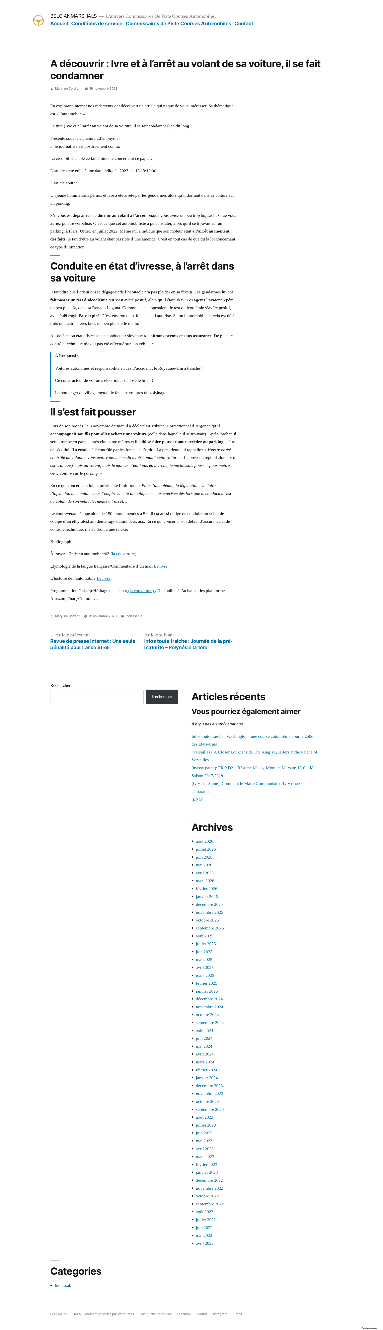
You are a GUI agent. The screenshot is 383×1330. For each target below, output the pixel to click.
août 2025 (204, 936)
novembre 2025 (209, 912)
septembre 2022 (210, 1204)
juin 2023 (204, 1133)
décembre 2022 (209, 1180)
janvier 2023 (207, 1172)
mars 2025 (205, 975)
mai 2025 (204, 959)
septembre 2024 (210, 1022)
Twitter (202, 1314)
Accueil (59, 23)
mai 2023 (204, 1141)
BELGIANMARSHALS (73, 16)
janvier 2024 (207, 1078)
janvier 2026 (207, 896)
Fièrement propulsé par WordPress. (109, 1314)
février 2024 (206, 1070)
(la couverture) (124, 554)
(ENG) (197, 799)
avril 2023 (205, 1149)
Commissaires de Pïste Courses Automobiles (178, 23)
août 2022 (204, 1212)
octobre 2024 (207, 1014)
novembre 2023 (209, 1093)
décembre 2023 (209, 1086)
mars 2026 (205, 880)
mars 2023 (205, 1156)
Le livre (161, 566)
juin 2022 (204, 1227)
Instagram (219, 1314)
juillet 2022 (206, 1220)
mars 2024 (205, 1062)
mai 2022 (204, 1235)
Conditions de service (96, 23)
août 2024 (204, 1030)
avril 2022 (205, 1243)
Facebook (184, 1314)
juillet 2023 (206, 1125)
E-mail (237, 1314)
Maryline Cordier (67, 88)
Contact (243, 23)
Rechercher (60, 685)
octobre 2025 (207, 920)
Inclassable (134, 616)
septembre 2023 (210, 1109)
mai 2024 (204, 1046)
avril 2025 (205, 967)
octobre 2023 (207, 1101)
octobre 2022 (207, 1196)
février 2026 (206, 888)
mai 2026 (204, 865)
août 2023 (204, 1117)
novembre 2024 (209, 1007)
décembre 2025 (209, 904)
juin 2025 (204, 952)
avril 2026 (205, 873)
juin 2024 (204, 1038)
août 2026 (204, 841)
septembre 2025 (210, 928)
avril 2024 (205, 1054)
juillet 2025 (206, 944)
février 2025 (206, 983)
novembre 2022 (209, 1188)
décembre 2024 (209, 999)
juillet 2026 (206, 849)
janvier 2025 (207, 991)
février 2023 (206, 1164)
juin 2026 (204, 857)
